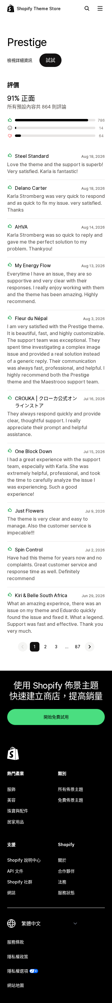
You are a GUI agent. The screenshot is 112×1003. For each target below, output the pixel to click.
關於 (62, 860)
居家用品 (15, 821)
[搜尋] (87, 8)
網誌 (11, 892)
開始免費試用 (56, 716)
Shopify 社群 (19, 881)
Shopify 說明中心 (24, 860)
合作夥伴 (66, 871)
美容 (11, 799)
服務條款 (15, 941)
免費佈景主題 (70, 799)
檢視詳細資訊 (19, 60)
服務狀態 (66, 892)
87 (77, 646)
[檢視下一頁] (89, 647)
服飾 (11, 789)
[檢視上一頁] (22, 647)
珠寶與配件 (17, 810)
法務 (62, 881)
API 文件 (15, 871)
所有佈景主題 (70, 789)
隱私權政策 (17, 956)
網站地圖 (15, 985)
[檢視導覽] (100, 8)
